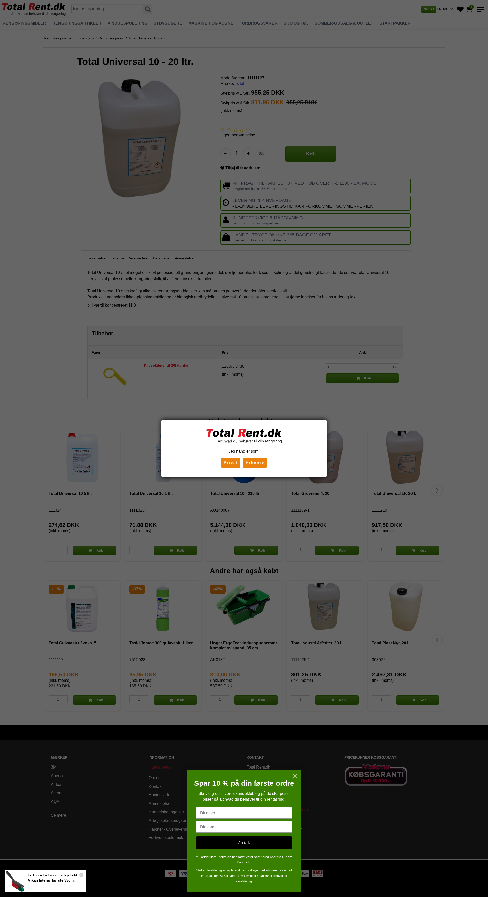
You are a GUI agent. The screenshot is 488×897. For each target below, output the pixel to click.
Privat (231, 462)
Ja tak (244, 843)
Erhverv (255, 462)
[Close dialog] (294, 776)
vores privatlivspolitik (244, 876)
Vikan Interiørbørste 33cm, (51, 880)
